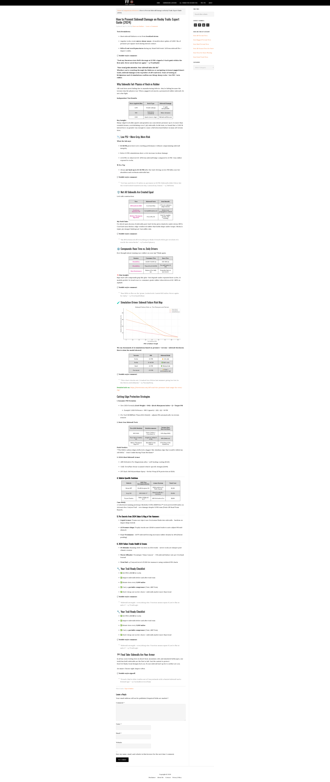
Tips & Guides (129, 688)
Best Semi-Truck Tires (200, 57)
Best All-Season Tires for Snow (203, 48)
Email (118, 733)
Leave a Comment (152, 26)
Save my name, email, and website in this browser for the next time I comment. (145, 754)
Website (119, 742)
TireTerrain (130, 3)
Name (119, 724)
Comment (120, 703)
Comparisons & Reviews (131, 10)
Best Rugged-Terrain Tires (202, 40)
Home (119, 10)
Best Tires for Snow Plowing (202, 53)
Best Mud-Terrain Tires (201, 44)
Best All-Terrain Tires (200, 35)
